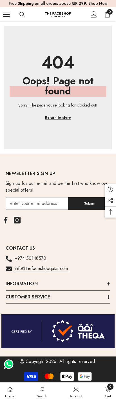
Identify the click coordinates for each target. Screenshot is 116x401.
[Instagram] (17, 220)
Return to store (58, 117)
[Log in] (94, 14)
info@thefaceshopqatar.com (41, 268)
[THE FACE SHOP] (58, 331)
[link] (42, 392)
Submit (89, 203)
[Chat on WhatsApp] (9, 362)
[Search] (22, 14)
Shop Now (98, 3)
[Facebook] (5, 220)
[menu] (6, 14)
